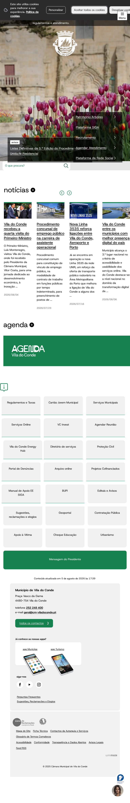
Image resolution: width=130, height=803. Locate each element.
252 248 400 (34, 607)
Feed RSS (21, 748)
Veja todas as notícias (16, 190)
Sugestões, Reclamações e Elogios (36, 701)
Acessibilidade (42, 721)
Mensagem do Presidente (65, 559)
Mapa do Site (23, 730)
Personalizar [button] (56, 10)
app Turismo (57, 649)
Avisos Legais (96, 742)
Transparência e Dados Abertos (69, 742)
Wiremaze (111, 755)
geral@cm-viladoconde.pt (40, 612)
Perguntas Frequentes (28, 696)
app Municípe (30, 649)
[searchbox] (31, 165)
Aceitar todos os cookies (89, 10)
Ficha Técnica (40, 730)
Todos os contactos (31, 623)
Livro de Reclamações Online (23, 722)
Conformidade (42, 742)
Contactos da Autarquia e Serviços (69, 730)
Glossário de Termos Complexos (33, 736)
